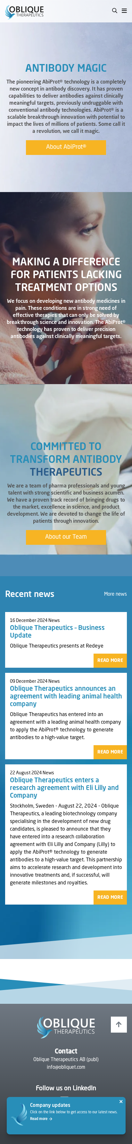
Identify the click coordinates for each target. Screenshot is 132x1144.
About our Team (66, 537)
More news (115, 594)
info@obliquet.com (66, 1067)
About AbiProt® (66, 147)
